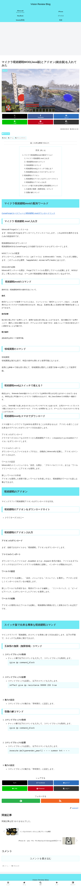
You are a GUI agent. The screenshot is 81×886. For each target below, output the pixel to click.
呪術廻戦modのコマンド (35, 162)
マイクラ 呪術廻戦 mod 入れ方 (37, 158)
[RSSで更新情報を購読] (60, 801)
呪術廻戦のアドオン (31, 175)
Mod (5, 138)
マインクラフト (21, 138)
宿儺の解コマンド (33, 192)
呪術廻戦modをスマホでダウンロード (40, 172)
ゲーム (12, 138)
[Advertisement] (40, 39)
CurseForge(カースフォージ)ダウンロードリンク (28, 213)
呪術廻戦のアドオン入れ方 (36, 182)
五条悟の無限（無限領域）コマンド (39, 189)
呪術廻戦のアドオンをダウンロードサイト (42, 179)
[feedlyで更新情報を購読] (21, 801)
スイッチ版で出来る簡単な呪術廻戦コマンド (41, 186)
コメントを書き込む (40, 858)
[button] (66, 122)
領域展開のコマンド (33, 165)
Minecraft (6, 133)
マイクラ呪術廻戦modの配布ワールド (38, 155)
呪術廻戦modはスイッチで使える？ (39, 168)
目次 (37, 150)
